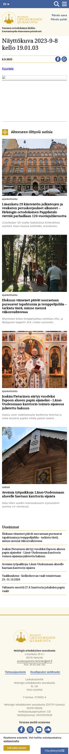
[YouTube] (39, 729)
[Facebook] (21, 729)
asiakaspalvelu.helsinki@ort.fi (34, 661)
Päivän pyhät (59, 19)
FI (5, 4)
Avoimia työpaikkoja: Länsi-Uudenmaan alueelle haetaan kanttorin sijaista (33, 566)
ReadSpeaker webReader (45, 672)
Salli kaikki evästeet (16, 747)
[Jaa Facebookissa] (58, 59)
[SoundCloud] (47, 729)
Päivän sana (59, 15)
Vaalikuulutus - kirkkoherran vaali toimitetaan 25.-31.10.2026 (31, 578)
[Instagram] (30, 729)
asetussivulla (11, 741)
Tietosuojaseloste (15, 672)
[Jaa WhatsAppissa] (64, 59)
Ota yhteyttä (53, 751)
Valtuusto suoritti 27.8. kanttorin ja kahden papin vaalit (33, 589)
